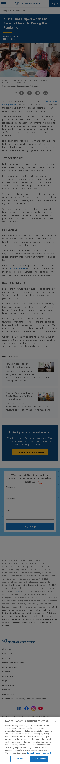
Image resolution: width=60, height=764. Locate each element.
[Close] (55, 721)
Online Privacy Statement (39, 753)
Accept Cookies (39, 759)
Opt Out (19, 759)
